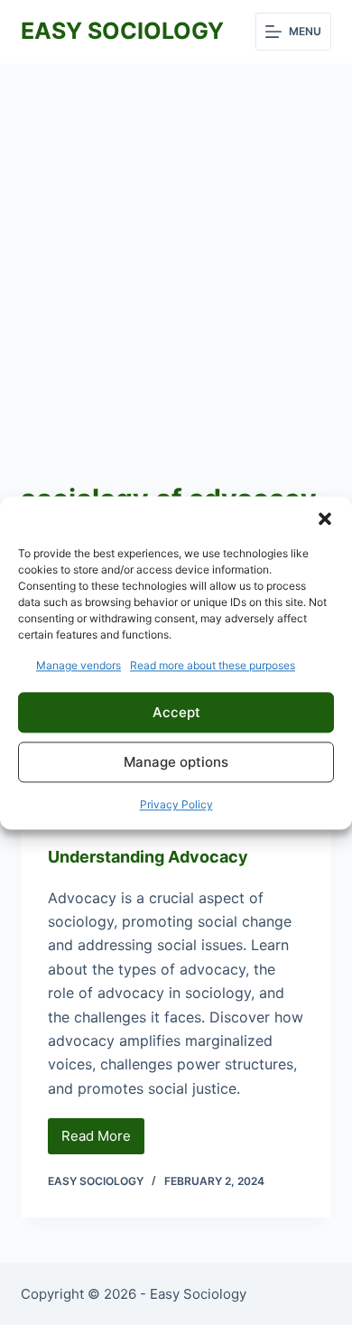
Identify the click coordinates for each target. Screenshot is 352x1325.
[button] (325, 518)
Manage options (176, 761)
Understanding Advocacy (148, 856)
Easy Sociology (122, 30)
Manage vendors (78, 665)
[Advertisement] (176, 248)
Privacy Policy (176, 805)
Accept (176, 712)
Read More (102, 1140)
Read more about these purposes (212, 665)
